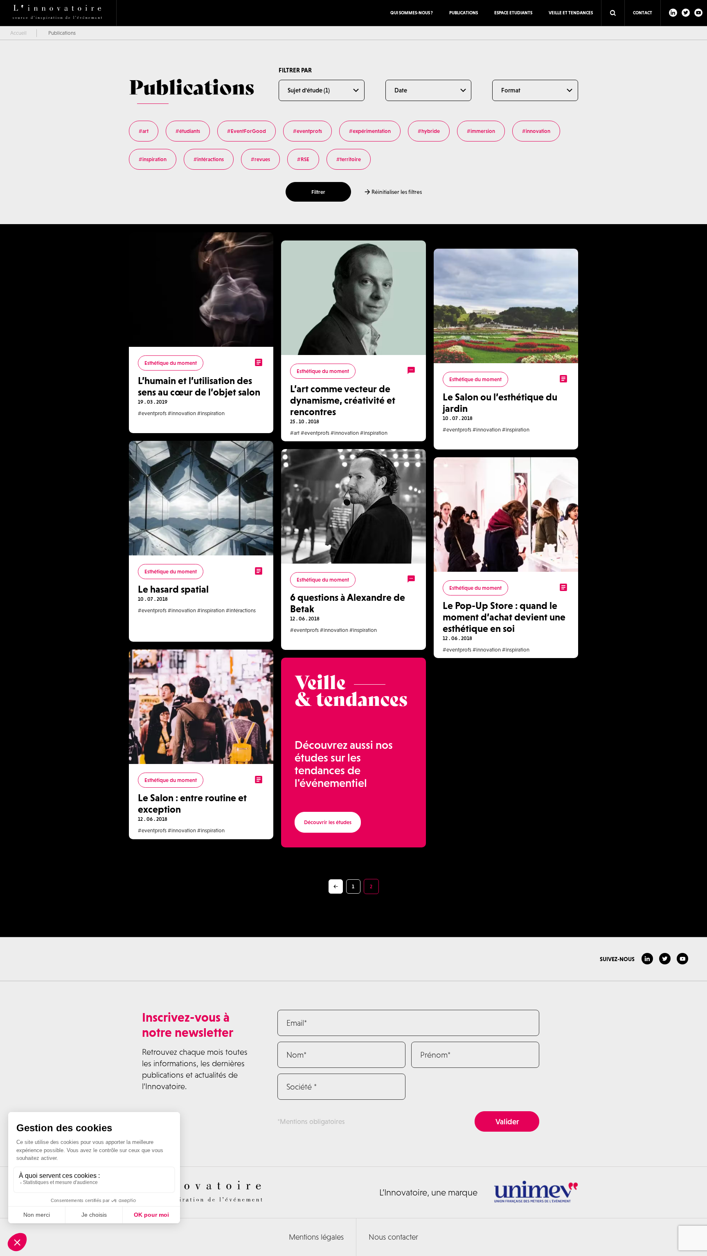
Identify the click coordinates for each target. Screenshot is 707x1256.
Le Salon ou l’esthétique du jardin (500, 402)
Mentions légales (316, 1237)
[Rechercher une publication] (613, 13)
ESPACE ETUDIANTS (513, 12)
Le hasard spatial (173, 589)
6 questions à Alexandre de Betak (347, 603)
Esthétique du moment (170, 363)
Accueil (18, 33)
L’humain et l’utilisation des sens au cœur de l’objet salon (199, 386)
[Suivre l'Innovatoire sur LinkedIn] (673, 13)
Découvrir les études (327, 822)
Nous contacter (393, 1237)
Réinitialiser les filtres (396, 192)
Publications (463, 12)
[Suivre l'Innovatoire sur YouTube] (698, 13)
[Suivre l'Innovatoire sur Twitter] (686, 13)
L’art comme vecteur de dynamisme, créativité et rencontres (342, 400)
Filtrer (318, 192)
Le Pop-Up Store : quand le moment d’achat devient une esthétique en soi (504, 617)
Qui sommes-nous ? (411, 12)
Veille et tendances (571, 12)
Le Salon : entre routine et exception (192, 803)
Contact (642, 12)
